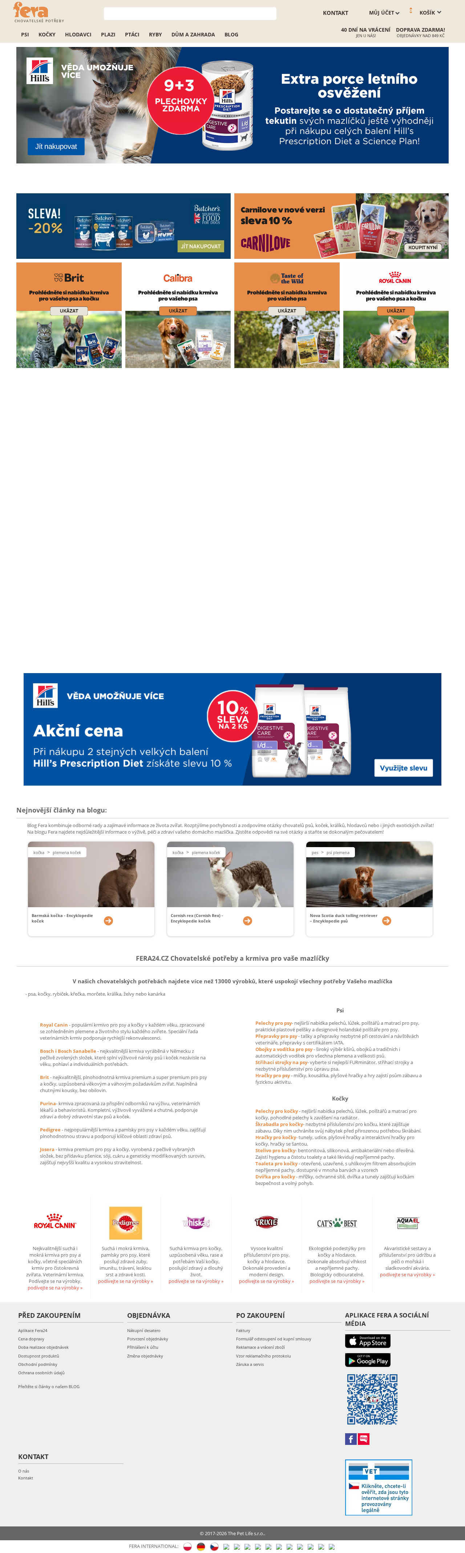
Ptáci (132, 34)
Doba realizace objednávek (43, 1347)
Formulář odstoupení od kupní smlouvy (273, 1338)
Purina (48, 1103)
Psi (25, 34)
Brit (45, 1077)
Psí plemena (338, 852)
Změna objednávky (145, 1356)
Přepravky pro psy (276, 1036)
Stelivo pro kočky (275, 1150)
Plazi (108, 34)
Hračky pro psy (273, 1075)
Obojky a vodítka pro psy (284, 1049)
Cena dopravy (31, 1338)
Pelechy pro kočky (277, 1111)
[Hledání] (271, 13)
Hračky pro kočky (275, 1137)
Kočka (38, 852)
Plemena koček (67, 852)
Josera (48, 1149)
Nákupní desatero (144, 1330)
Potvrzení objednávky (147, 1338)
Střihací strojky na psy (281, 1062)
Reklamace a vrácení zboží (260, 1347)
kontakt (335, 12)
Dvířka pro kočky (275, 1176)
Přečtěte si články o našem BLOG (49, 1386)
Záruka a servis (250, 1364)
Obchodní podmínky (37, 1364)
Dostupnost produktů (38, 1356)
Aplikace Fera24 (32, 1330)
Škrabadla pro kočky (279, 1124)
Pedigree (51, 1129)
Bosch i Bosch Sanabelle (68, 1051)
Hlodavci (78, 34)
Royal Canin (54, 1024)
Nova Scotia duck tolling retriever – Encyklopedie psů (343, 918)
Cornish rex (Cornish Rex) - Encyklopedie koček (197, 918)
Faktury (243, 1330)
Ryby (155, 34)
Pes (315, 852)
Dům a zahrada (193, 34)
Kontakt (25, 1478)
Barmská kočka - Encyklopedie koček (62, 918)
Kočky (47, 34)
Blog (231, 34)
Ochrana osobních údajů (41, 1372)
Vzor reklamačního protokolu (263, 1356)
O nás (23, 1471)
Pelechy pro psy (273, 1023)
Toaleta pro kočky (277, 1163)
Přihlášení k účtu (142, 1347)
